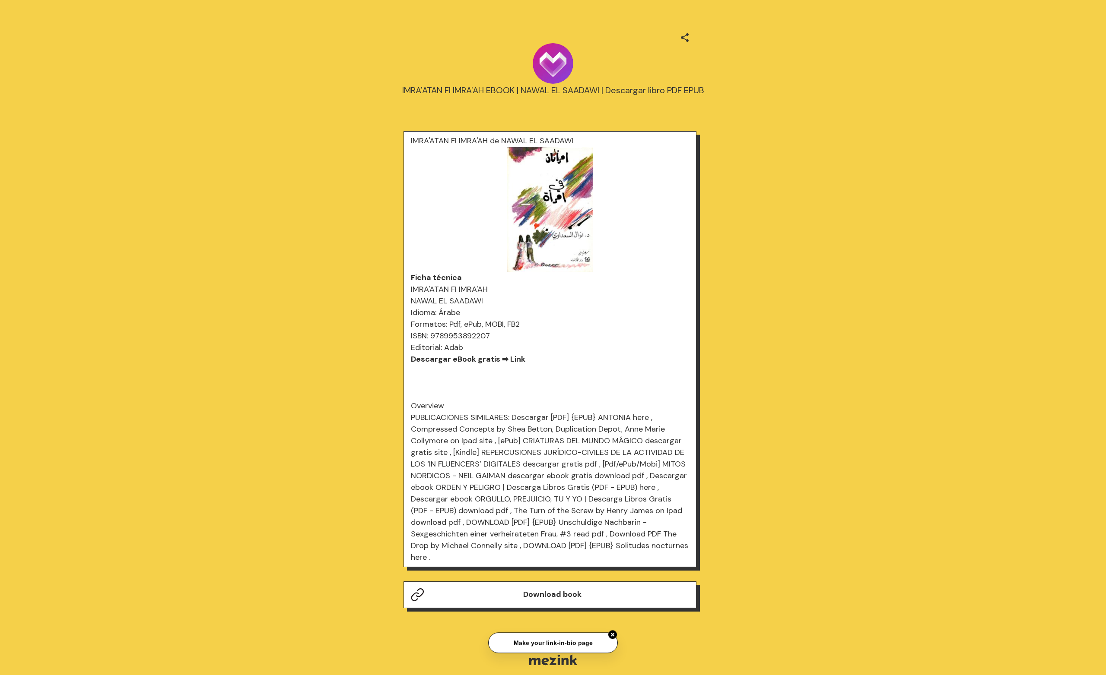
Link (517, 359)
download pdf (619, 475)
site (486, 440)
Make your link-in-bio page (552, 641)
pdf (591, 464)
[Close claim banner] (612, 633)
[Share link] (685, 36)
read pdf (588, 534)
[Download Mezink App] (553, 659)
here (641, 417)
